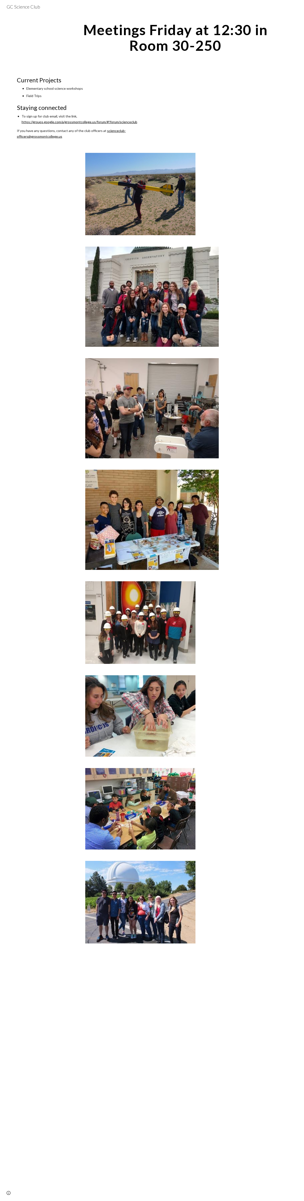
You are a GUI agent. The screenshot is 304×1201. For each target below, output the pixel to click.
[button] (8, 1193)
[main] (175, 37)
